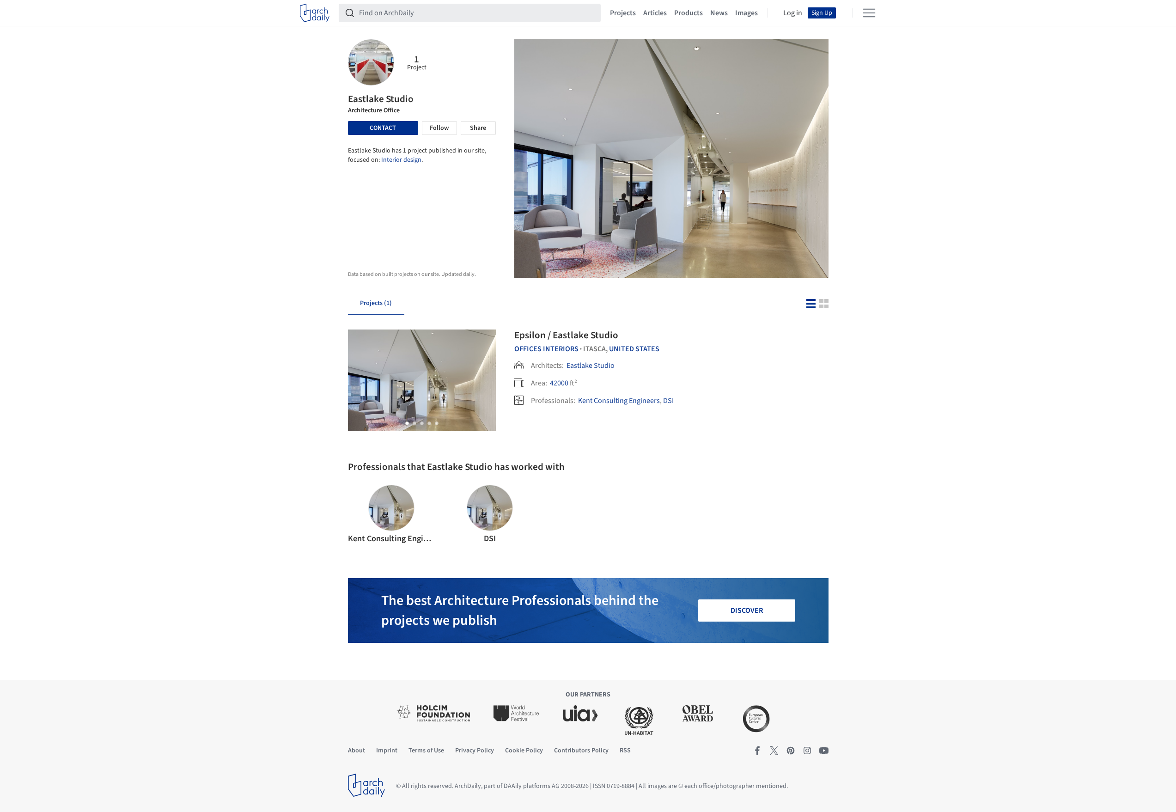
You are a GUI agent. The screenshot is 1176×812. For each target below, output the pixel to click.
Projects (623, 13)
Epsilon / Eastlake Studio (566, 335)
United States (634, 349)
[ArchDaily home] (314, 13)
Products (688, 13)
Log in (792, 13)
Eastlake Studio (591, 365)
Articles (655, 13)
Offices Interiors (546, 349)
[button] (407, 423)
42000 (559, 383)
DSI (668, 401)
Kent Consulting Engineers (619, 401)
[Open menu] (869, 13)
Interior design (401, 160)
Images (746, 13)
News (719, 13)
